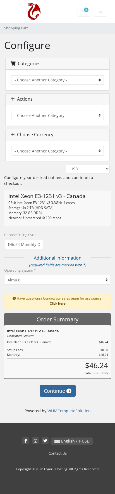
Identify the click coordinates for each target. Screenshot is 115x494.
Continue (55, 390)
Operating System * (20, 270)
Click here (58, 303)
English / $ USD (75, 441)
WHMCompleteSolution (69, 410)
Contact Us (58, 453)
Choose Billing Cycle (20, 234)
